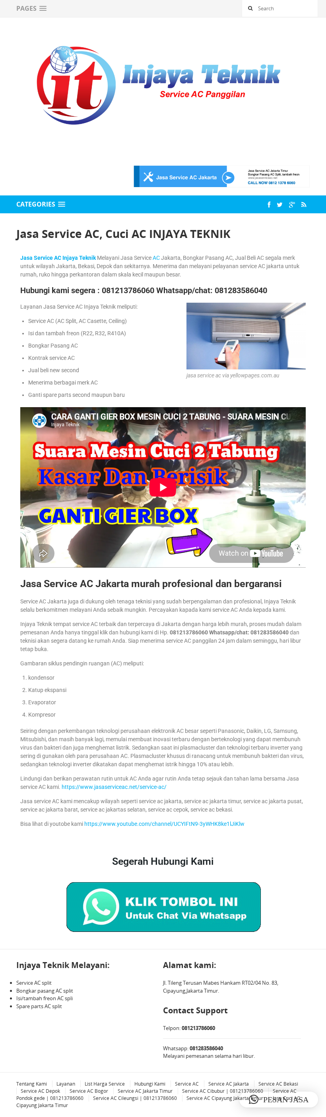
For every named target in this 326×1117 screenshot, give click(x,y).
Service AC (187, 1083)
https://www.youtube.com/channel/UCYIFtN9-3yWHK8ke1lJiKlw (164, 824)
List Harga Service (105, 1083)
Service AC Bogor (89, 1091)
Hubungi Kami (149, 1083)
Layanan (65, 1083)
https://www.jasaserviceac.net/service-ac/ (114, 787)
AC (156, 258)
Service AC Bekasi (278, 1083)
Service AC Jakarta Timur (145, 1091)
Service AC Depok (40, 1091)
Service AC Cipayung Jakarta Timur (224, 1098)
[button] (278, 1099)
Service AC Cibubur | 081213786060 (222, 1091)
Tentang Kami (31, 1083)
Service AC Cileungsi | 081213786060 (135, 1098)
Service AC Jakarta (228, 1083)
